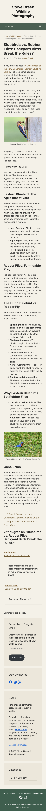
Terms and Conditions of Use (30, 793)
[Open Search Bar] (40, 26)
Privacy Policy (9, 793)
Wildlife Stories (16, 36)
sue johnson (10, 552)
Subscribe (17, 657)
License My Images (18, 745)
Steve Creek (11, 585)
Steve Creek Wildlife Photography (23, 11)
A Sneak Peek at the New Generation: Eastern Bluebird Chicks (22, 69)
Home (6, 36)
